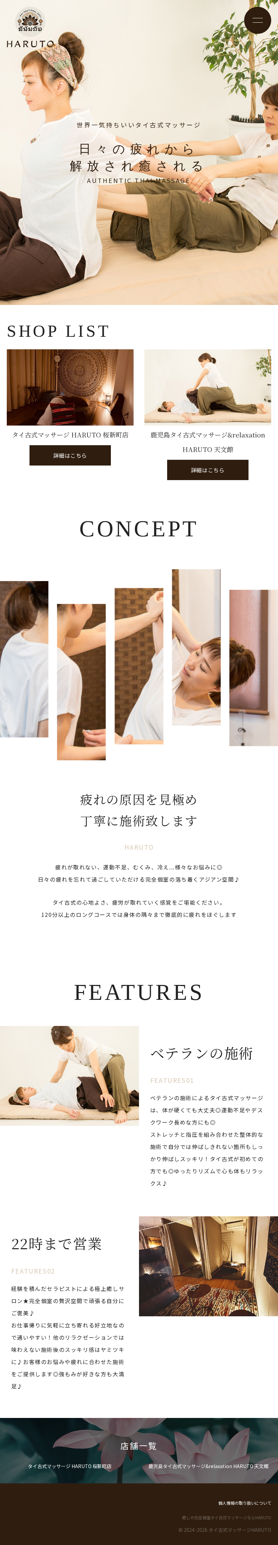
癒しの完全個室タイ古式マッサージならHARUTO (226, 1517)
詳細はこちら (58, 457)
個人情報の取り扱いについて (244, 1503)
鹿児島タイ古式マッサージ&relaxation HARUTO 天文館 (208, 1466)
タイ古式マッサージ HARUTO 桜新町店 (70, 1466)
